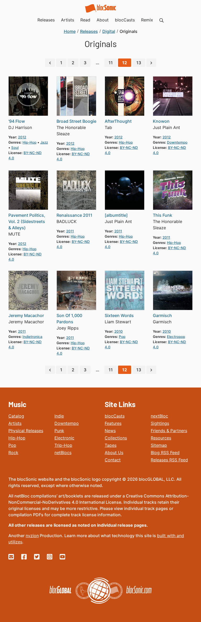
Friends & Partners (169, 430)
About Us (114, 452)
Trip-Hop (63, 445)
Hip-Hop (16, 438)
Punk (59, 430)
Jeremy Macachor (26, 315)
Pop (12, 445)
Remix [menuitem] (147, 19)
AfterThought (118, 121)
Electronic (64, 438)
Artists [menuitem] (67, 19)
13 (138, 62)
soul (15, 147)
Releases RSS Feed (169, 459)
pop (122, 337)
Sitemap (159, 445)
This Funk (162, 215)
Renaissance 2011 (74, 215)
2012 (22, 137)
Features (113, 423)
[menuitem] (161, 19)
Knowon (161, 121)
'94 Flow (16, 121)
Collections (116, 438)
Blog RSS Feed (165, 452)
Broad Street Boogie (76, 121)
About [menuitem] (103, 19)
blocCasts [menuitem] (125, 19)
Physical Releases (25, 430)
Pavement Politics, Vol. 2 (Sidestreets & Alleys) (26, 221)
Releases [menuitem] (46, 19)
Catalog (16, 416)
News (110, 430)
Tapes (110, 445)
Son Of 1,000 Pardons (69, 318)
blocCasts (115, 416)
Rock (13, 452)
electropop (176, 337)
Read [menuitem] (85, 19)
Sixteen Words (119, 315)
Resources (161, 438)
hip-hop (29, 142)
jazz (44, 142)
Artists (14, 423)
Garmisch (162, 315)
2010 (118, 331)
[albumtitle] (116, 215)
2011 (70, 231)
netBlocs (62, 452)
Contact (113, 459)
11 (111, 62)
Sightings (160, 423)
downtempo (177, 142)
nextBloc (159, 416)
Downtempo (66, 423)
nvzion (32, 535)
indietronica (32, 337)
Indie (59, 416)
